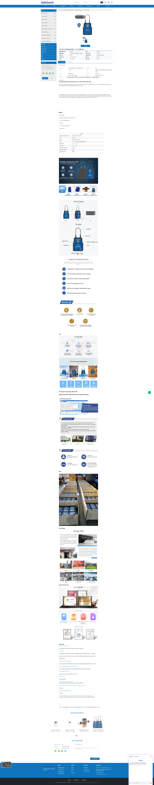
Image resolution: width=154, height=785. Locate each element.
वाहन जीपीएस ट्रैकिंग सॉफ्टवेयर (49, 35)
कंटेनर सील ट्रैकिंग (49, 25)
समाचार (43, 54)
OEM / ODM (86, 769)
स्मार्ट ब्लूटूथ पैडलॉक (49, 22)
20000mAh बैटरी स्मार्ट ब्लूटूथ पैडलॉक (76, 707)
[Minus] (151, 756)
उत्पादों (54, 6)
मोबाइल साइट (84, 780)
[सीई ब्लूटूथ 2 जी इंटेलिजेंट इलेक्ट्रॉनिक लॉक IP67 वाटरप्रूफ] (55, 722)
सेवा (71, 771)
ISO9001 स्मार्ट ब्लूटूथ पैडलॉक (64, 707)
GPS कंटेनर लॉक (49, 16)
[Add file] (130, 783)
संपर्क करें (98, 6)
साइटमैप (69, 780)
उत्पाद (49, 10)
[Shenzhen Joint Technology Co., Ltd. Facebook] (105, 2)
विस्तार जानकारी (61, 62)
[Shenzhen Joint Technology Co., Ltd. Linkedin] (112, 2)
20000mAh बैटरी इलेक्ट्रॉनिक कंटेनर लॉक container (91, 707)
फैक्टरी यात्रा (43, 46)
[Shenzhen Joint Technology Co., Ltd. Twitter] (108, 2)
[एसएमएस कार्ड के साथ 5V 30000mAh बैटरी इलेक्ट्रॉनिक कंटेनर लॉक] (84, 722)
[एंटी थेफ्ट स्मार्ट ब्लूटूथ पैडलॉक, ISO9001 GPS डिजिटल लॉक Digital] (70, 722)
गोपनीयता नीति (76, 780)
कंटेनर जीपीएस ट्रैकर (49, 32)
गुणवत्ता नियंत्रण (89, 6)
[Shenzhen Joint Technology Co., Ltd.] (43, 73)
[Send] (151, 783)
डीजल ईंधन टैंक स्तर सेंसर (49, 38)
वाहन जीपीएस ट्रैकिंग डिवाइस (49, 41)
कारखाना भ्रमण (80, 6)
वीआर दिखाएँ (63, 6)
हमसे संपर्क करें (44, 51)
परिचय (72, 767)
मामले (42, 56)
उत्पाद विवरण (70, 62)
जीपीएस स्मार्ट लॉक (49, 19)
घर (45, 6)
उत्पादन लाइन (86, 767)
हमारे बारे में (71, 6)
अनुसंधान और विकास (87, 771)
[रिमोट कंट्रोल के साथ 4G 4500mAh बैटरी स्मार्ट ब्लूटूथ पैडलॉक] (98, 722)
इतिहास (72, 769)
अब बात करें (108, 6)
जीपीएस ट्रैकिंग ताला (49, 13)
